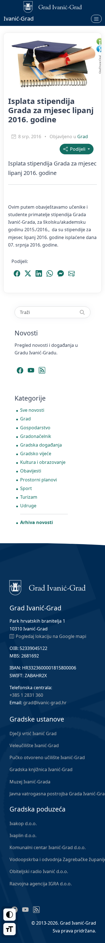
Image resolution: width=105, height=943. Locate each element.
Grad (82, 136)
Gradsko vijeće (35, 453)
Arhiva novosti (36, 522)
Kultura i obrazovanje (43, 462)
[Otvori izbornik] (96, 19)
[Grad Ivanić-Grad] (47, 587)
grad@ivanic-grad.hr (45, 703)
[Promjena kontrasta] (9, 914)
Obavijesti (30, 471)
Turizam (28, 497)
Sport (26, 488)
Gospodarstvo (35, 428)
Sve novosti (32, 410)
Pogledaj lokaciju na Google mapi (51, 636)
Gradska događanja (41, 445)
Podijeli (77, 149)
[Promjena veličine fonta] (9, 929)
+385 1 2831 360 (26, 695)
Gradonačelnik (35, 436)
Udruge (28, 506)
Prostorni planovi (38, 480)
